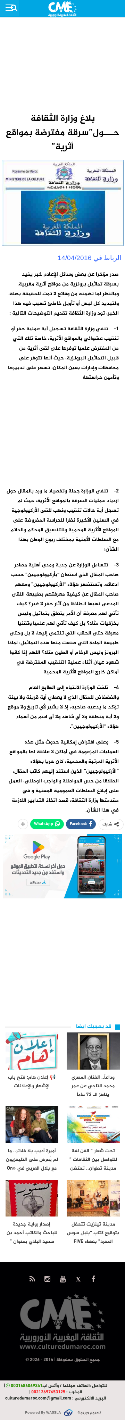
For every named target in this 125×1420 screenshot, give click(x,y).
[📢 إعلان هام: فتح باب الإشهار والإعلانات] (32, 1051)
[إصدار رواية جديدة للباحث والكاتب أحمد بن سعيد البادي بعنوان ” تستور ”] (32, 1198)
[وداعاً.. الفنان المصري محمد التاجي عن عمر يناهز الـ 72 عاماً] (93, 1051)
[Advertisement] (62, 64)
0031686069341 (26, 1386)
